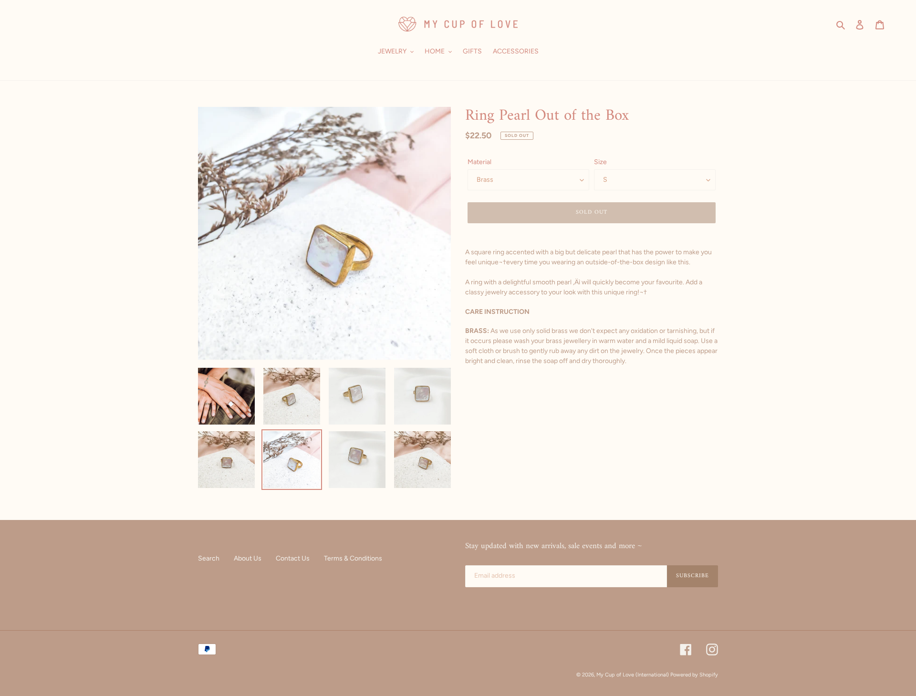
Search (208, 558)
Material (479, 162)
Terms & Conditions (353, 558)
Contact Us (293, 558)
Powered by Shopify (694, 675)
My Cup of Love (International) (632, 675)
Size (600, 162)
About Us (247, 558)
